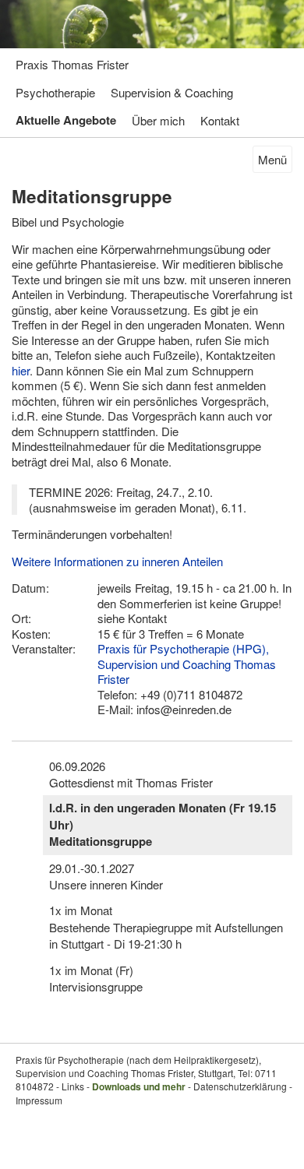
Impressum (39, 1100)
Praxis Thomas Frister (72, 64)
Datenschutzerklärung (240, 1086)
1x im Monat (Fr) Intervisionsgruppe (96, 978)
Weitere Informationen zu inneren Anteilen (117, 561)
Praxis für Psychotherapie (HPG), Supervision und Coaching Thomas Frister (186, 663)
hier (21, 370)
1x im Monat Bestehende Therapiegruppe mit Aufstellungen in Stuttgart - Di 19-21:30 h (166, 927)
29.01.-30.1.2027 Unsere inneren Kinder (106, 876)
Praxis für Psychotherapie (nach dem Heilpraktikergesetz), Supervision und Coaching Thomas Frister (138, 1066)
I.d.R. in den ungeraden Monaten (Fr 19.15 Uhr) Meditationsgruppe (162, 824)
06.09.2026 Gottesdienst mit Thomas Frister (131, 774)
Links (73, 1086)
